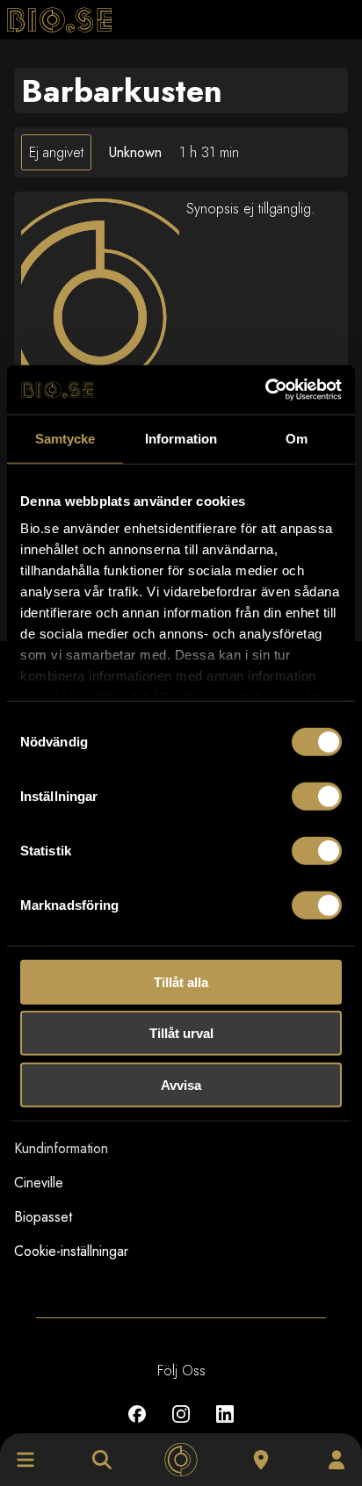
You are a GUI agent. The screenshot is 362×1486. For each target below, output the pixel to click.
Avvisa (181, 1084)
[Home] (181, 1459)
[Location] (261, 1459)
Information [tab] (181, 437)
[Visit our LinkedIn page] (225, 1427)
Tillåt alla (181, 981)
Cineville (38, 1182)
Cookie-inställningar (71, 1251)
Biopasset (43, 1217)
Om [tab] (297, 437)
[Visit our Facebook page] (137, 1427)
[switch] (317, 796)
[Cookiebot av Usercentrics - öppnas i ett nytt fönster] (265, 390)
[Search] (102, 1459)
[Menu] (25, 1459)
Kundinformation (61, 1148)
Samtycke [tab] (65, 437)
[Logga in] (336, 1459)
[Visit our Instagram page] (181, 1427)
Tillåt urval (181, 1033)
